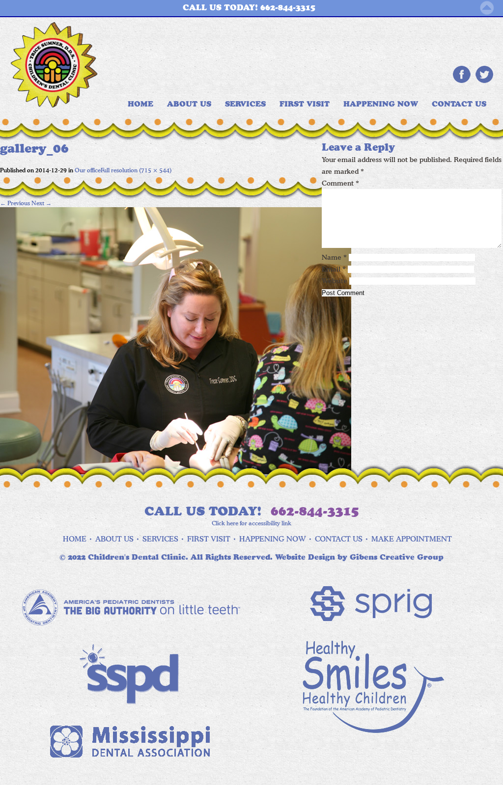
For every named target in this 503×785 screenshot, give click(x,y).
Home (74, 539)
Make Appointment (411, 539)
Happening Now (380, 104)
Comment (340, 183)
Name (334, 257)
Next (41, 203)
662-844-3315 (315, 511)
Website (334, 281)
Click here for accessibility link (251, 523)
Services (245, 104)
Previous (15, 203)
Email (334, 269)
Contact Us (459, 104)
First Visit (304, 104)
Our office (88, 170)
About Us (189, 104)
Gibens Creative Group (397, 557)
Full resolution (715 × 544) (136, 170)
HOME (140, 104)
